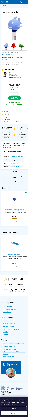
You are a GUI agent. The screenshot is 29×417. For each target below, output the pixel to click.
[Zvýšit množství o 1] (18, 93)
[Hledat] (17, 2)
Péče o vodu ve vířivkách (10, 349)
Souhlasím (14, 413)
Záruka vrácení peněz (9, 309)
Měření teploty (15, 166)
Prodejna (5, 332)
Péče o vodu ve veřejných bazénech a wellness (14, 353)
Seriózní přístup (7, 306)
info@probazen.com (17, 289)
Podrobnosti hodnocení (7, 54)
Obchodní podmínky (9, 324)
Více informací (12, 404)
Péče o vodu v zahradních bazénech (13, 344)
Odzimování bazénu (9, 357)
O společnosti (7, 312)
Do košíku (14, 98)
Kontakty (5, 335)
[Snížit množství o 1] (18, 95)
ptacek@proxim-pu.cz (16, 77)
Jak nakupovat (7, 321)
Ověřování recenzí (8, 326)
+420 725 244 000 (16, 284)
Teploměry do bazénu (17, 157)
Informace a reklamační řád (11, 329)
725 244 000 (15, 75)
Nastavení (14, 408)
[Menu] (25, 2)
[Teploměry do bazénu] (3, 6)
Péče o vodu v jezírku (9, 347)
